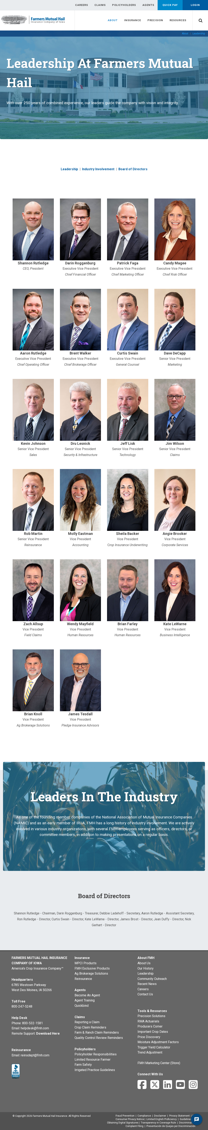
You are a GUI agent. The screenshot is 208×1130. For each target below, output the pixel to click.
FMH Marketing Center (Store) (159, 1063)
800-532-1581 (32, 1023)
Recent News (147, 984)
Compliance (144, 1115)
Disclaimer (160, 1115)
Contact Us (145, 994)
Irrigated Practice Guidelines (95, 1070)
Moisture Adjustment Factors (158, 1042)
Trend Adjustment (150, 1052)
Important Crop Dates (153, 1032)
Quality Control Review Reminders (99, 1038)
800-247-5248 (22, 1006)
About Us (144, 963)
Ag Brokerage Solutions (91, 973)
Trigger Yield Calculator (154, 1047)
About (185, 33)
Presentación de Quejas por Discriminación (170, 1126)
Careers (143, 989)
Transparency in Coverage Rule (158, 1122)
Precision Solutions (151, 1016)
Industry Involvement (98, 169)
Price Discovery (149, 1037)
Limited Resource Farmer (92, 1059)
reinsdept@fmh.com (35, 1055)
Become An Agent (87, 995)
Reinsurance (83, 979)
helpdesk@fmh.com (35, 1028)
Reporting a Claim (87, 1022)
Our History (146, 968)
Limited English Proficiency (161, 1119)
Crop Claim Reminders (90, 1027)
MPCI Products (85, 963)
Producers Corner (150, 1026)
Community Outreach (152, 979)
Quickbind (82, 1006)
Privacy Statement (179, 1115)
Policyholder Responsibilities (96, 1054)
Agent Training (85, 1000)
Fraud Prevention (125, 1115)
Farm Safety (83, 1065)
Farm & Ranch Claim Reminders (97, 1032)
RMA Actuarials (148, 1021)
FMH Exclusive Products (92, 968)
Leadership (69, 169)
